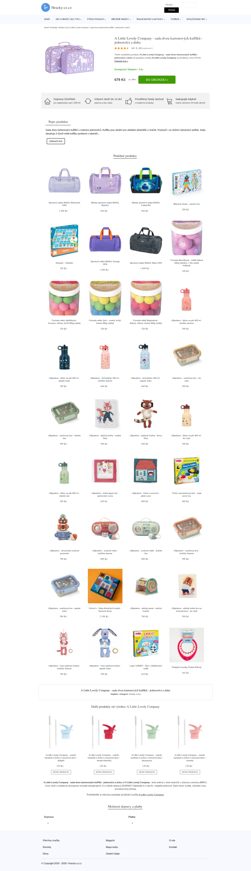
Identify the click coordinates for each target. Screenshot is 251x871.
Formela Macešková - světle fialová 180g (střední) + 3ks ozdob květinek (186, 263)
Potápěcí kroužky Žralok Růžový (186, 667)
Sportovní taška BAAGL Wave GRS (146, 263)
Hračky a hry (63, 28)
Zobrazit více (55, 141)
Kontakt (173, 847)
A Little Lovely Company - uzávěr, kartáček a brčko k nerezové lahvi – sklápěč (61, 758)
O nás (172, 840)
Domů (47, 19)
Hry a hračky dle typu (68, 19)
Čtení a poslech (95, 19)
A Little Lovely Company (164, 58)
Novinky (47, 847)
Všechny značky (51, 840)
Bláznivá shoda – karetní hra (186, 204)
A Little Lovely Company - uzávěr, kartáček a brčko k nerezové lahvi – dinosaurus (147, 758)
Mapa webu (112, 847)
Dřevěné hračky (120, 19)
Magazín (110, 840)
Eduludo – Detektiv (64, 263)
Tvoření (175, 19)
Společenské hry (196, 19)
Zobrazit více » (121, 61)
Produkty (53, 28)
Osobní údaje (113, 853)
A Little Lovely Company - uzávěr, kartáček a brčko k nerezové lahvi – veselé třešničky (104, 758)
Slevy (46, 853)
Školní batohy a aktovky (150, 19)
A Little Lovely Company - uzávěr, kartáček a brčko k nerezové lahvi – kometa (190, 758)
